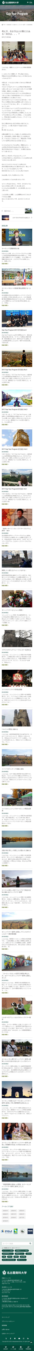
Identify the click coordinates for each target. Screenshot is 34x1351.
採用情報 (4, 1325)
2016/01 (5, 1221)
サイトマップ (5, 1317)
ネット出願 (13, 1349)
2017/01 (21, 1217)
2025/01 (5, 1210)
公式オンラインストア (8, 1333)
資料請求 (5, 1349)
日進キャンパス (6, 1278)
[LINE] (15, 1338)
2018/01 (13, 1217)
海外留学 (9, 24)
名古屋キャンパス (7, 1287)
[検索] (30, 1243)
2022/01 (5, 1214)
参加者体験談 (30, 24)
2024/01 (13, 1210)
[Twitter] (6, 1338)
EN (27, 2)
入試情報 (21, 1349)
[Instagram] (23, 1338)
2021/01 (13, 1214)
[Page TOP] (31, 1342)
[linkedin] (28, 1338)
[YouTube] (19, 1338)
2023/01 (21, 1210)
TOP (4, 24)
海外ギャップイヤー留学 (19, 24)
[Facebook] (10, 1338)
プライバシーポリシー (8, 1321)
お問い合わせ (5, 1329)
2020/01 (21, 1214)
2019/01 (5, 1217)
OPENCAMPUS (28, 1349)
